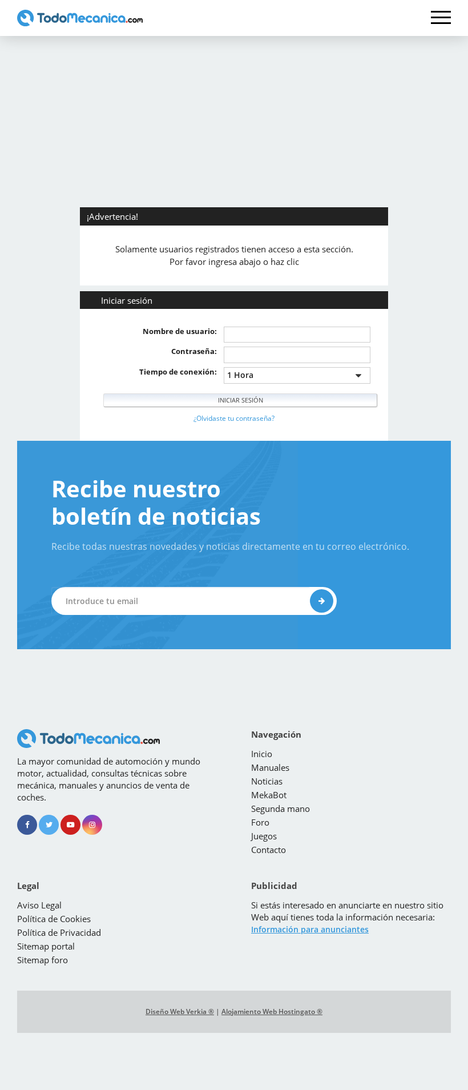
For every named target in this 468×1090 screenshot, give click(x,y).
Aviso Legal (39, 905)
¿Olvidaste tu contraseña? (234, 418)
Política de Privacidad (59, 932)
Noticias (267, 781)
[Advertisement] (234, 122)
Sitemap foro (42, 960)
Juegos (264, 836)
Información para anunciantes (310, 929)
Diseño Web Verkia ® (180, 1011)
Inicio (261, 753)
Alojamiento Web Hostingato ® (271, 1011)
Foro (260, 822)
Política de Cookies (54, 918)
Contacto (268, 849)
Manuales (270, 767)
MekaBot (269, 795)
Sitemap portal (46, 946)
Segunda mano (280, 808)
